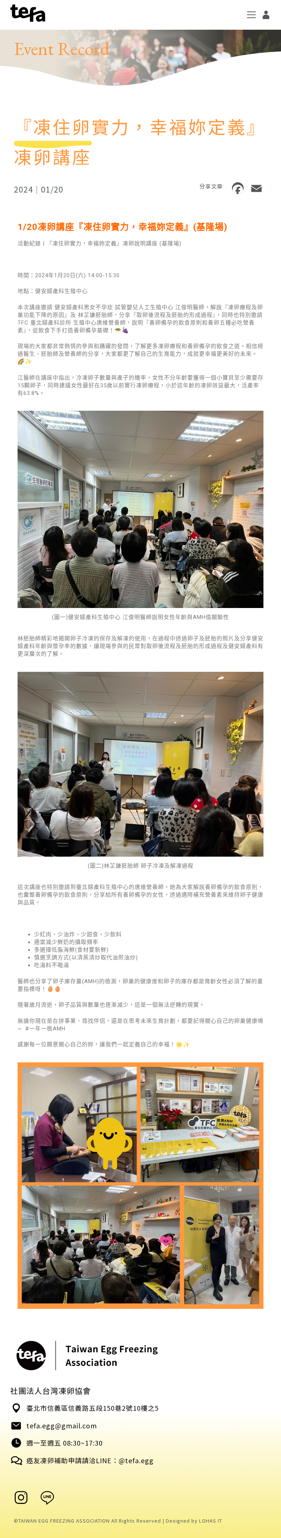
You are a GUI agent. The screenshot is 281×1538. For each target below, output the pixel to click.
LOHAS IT (210, 1520)
